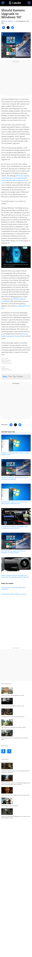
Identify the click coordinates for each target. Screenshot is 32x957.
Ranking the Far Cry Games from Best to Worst (13, 727)
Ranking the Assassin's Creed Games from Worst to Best (14, 738)
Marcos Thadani (8, 21)
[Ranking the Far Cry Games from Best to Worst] (16, 722)
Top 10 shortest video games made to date (12, 706)
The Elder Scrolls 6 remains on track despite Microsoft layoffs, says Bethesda (15, 771)
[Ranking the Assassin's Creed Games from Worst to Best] (16, 733)
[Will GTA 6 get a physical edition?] (16, 801)
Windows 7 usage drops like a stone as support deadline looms (15, 453)
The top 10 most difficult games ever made (12, 695)
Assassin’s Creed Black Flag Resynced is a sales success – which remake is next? (16, 817)
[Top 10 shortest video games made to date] (16, 701)
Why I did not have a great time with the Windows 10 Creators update (13, 551)
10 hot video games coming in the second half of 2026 (15, 795)
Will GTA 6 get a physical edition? (9, 805)
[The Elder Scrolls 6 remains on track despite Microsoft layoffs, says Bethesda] (16, 766)
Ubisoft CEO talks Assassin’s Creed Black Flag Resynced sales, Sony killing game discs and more (15, 783)
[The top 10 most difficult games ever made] (16, 690)
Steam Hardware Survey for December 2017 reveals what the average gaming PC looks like (15, 576)
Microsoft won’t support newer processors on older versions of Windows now (14, 502)
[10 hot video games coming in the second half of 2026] (16, 790)
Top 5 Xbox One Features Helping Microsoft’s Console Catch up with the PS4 (14, 527)
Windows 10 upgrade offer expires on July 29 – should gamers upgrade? (15, 478)
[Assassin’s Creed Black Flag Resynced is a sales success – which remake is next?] (16, 811)
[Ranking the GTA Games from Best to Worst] (16, 712)
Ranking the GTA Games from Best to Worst (12, 716)
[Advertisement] (16, 79)
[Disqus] (16, 622)
